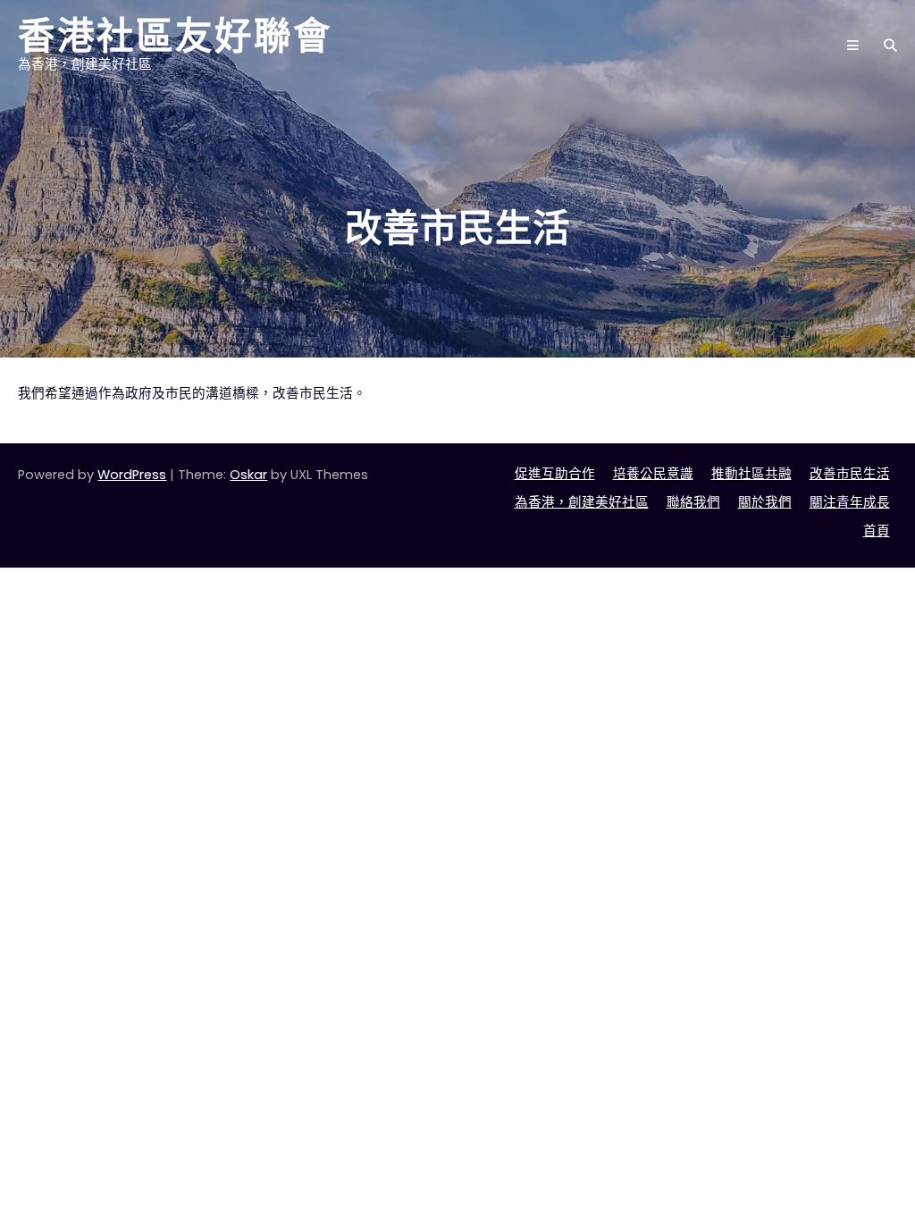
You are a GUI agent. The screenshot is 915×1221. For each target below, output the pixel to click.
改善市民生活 (850, 474)
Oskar (248, 475)
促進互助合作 (555, 474)
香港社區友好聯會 (175, 35)
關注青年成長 (850, 502)
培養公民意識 (653, 474)
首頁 (876, 531)
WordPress (131, 475)
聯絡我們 (693, 502)
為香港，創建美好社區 (582, 502)
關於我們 (765, 502)
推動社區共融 (751, 474)
